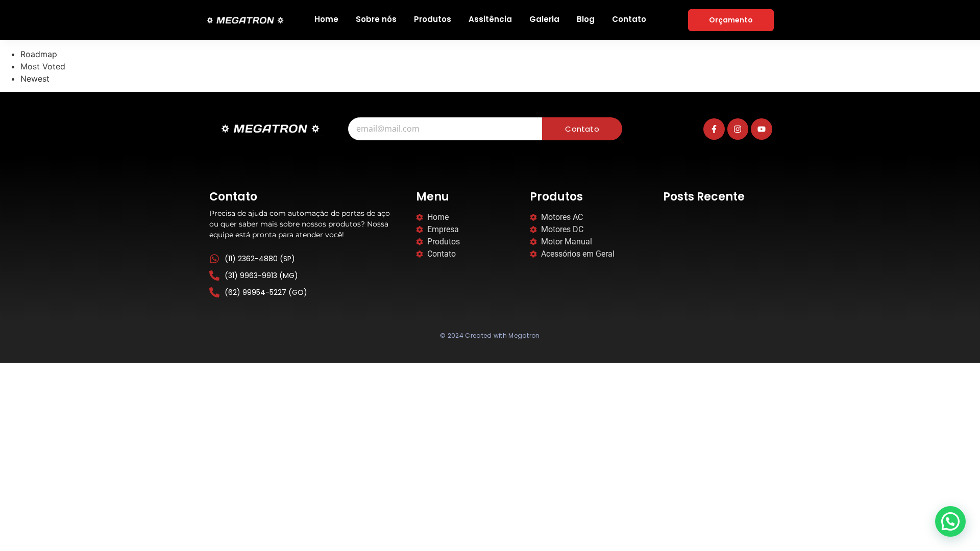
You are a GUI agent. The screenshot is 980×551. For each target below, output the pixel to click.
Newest (35, 78)
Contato (629, 19)
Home (326, 19)
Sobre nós (376, 19)
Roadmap (38, 54)
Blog (586, 19)
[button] (950, 521)
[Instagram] (738, 129)
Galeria (544, 19)
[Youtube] (761, 129)
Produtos (432, 19)
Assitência (490, 19)
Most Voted (42, 66)
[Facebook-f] (714, 129)
